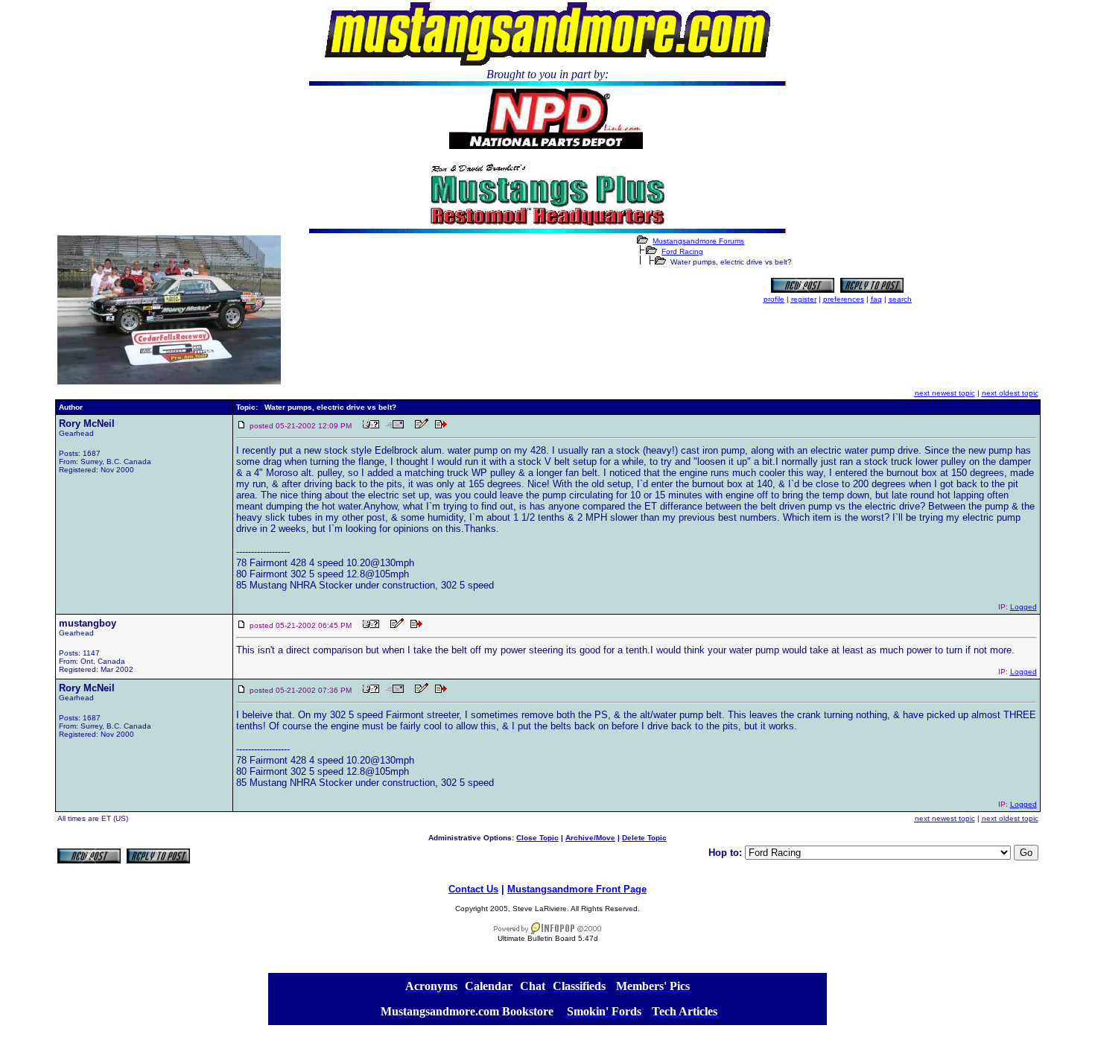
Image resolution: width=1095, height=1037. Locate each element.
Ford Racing (682, 251)
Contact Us (473, 889)
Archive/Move (590, 838)
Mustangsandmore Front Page (577, 889)
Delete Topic (644, 838)
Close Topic (537, 838)
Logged (1023, 607)
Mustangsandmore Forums (698, 241)
